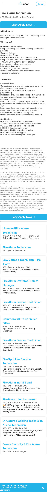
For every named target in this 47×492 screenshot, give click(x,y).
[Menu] (4, 4)
